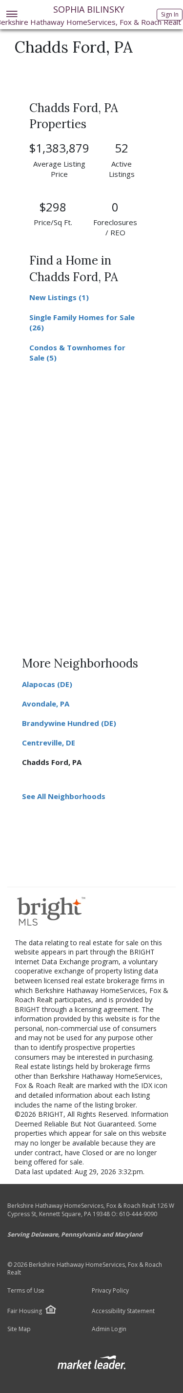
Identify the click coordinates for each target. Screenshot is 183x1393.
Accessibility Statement (123, 1311)
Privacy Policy (110, 1291)
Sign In (170, 14)
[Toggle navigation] (11, 14)
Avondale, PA (45, 703)
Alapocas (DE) (47, 684)
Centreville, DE (48, 742)
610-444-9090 (138, 1214)
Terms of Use (25, 1291)
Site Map (19, 1329)
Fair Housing (24, 1311)
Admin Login (109, 1329)
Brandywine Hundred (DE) (69, 723)
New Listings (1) (59, 297)
